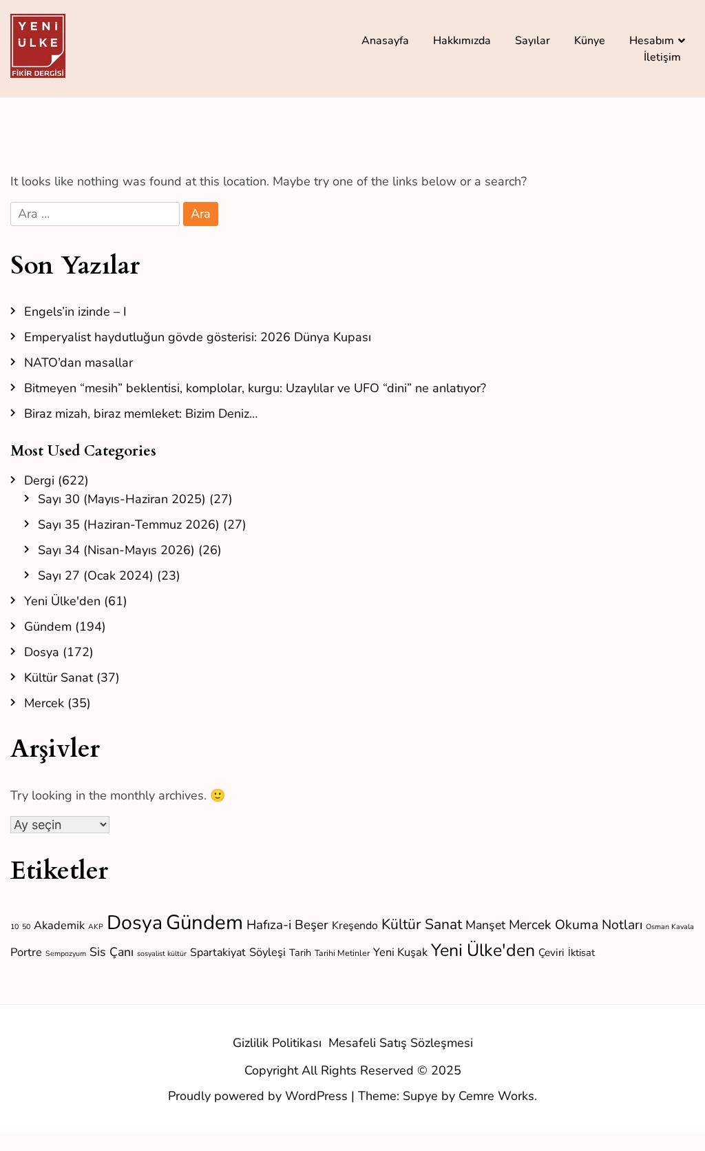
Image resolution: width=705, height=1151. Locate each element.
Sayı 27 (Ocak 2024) (96, 575)
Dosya (41, 652)
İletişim (662, 57)
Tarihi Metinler (342, 953)
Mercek (44, 703)
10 (14, 926)
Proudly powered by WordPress (259, 1096)
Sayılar (532, 40)
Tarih (300, 952)
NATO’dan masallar (78, 362)
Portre (26, 952)
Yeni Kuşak (400, 952)
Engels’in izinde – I (75, 311)
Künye (589, 40)
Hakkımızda (462, 40)
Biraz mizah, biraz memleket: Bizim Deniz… (140, 413)
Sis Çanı (112, 952)
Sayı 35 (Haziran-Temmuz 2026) (129, 524)
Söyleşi (267, 952)
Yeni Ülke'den (62, 601)
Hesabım (651, 40)
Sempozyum (65, 953)
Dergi (39, 480)
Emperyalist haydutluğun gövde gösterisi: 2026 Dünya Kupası (197, 337)
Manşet (485, 925)
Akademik (59, 925)
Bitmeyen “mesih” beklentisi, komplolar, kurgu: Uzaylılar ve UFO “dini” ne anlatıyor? (255, 388)
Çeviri (551, 952)
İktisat (581, 952)
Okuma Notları (598, 924)
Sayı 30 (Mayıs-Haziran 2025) (122, 499)
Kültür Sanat (58, 677)
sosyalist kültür (162, 953)
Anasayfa (385, 40)
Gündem (48, 626)
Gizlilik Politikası (277, 1043)
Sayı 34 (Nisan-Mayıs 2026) (116, 550)
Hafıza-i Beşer (287, 925)
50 (26, 926)
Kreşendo (355, 925)
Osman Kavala (670, 926)
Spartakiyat (218, 952)
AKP (95, 926)
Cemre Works (496, 1096)
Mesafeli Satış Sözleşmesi (400, 1043)
